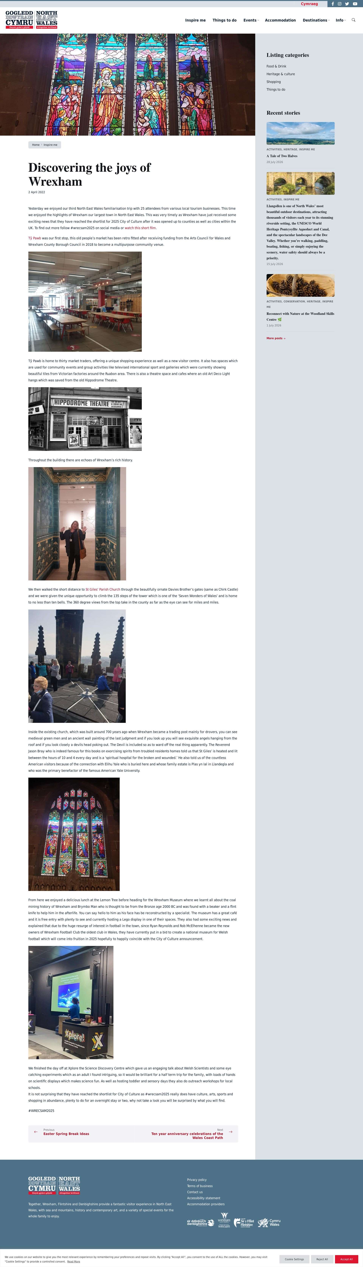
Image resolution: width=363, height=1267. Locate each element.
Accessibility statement (203, 1198)
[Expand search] (353, 20)
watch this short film (140, 228)
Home (36, 144)
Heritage (290, 149)
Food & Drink (276, 66)
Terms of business (200, 1186)
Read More (73, 1261)
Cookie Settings (294, 1259)
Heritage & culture (281, 74)
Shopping (274, 82)
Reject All (322, 1259)
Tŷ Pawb (34, 238)
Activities (274, 149)
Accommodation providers (206, 1204)
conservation (294, 301)
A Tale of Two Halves (282, 155)
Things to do (276, 89)
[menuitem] (195, 20)
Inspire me (50, 144)
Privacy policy (197, 1180)
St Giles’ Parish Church (103, 589)
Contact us (195, 1192)
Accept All (347, 1259)
